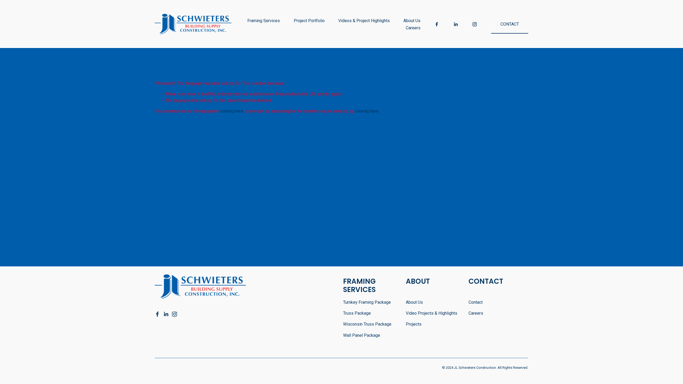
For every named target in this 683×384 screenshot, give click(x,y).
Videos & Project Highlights (364, 20)
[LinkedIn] (455, 24)
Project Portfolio (309, 20)
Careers (413, 27)
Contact (510, 24)
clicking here (231, 111)
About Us (411, 20)
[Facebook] (436, 24)
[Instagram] (474, 24)
